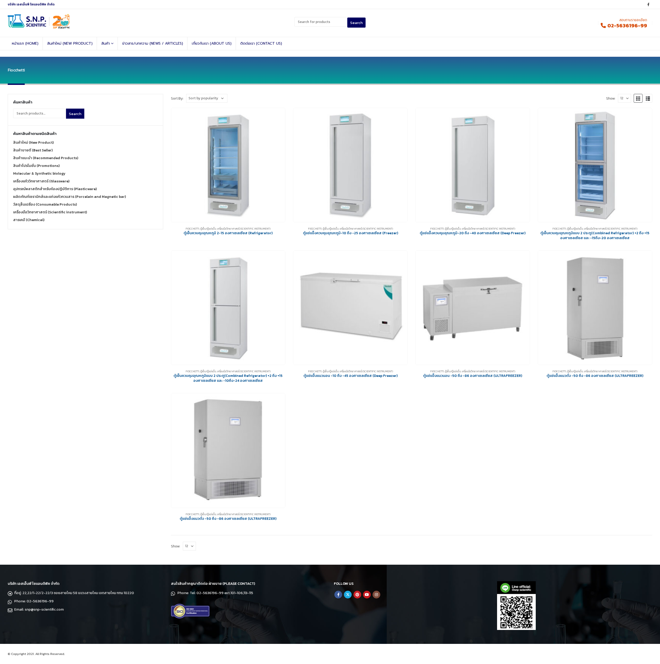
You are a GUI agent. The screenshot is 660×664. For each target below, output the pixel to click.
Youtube (367, 594)
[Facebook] (648, 4)
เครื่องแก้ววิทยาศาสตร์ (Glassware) (41, 181)
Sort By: (177, 98)
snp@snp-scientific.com (44, 609)
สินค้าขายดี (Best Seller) (33, 150)
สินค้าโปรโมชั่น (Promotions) (36, 165)
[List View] (648, 98)
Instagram (376, 594)
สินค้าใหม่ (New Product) (70, 43)
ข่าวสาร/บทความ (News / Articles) (152, 43)
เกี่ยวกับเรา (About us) (212, 43)
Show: (610, 98)
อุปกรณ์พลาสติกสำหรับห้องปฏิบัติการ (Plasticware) (55, 189)
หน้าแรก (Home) (25, 43)
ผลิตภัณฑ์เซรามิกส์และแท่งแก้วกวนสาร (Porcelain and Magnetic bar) (69, 196)
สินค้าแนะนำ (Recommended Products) (45, 158)
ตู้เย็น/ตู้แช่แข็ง (208, 229)
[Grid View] (638, 98)
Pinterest (357, 594)
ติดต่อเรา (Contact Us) (261, 43)
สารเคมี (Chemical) (28, 220)
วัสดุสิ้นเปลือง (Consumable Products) (45, 204)
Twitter (348, 594)
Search (75, 114)
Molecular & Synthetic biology (39, 173)
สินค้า (105, 43)
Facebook (338, 594)
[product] (228, 165)
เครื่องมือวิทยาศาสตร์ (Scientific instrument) (243, 229)
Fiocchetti (192, 229)
